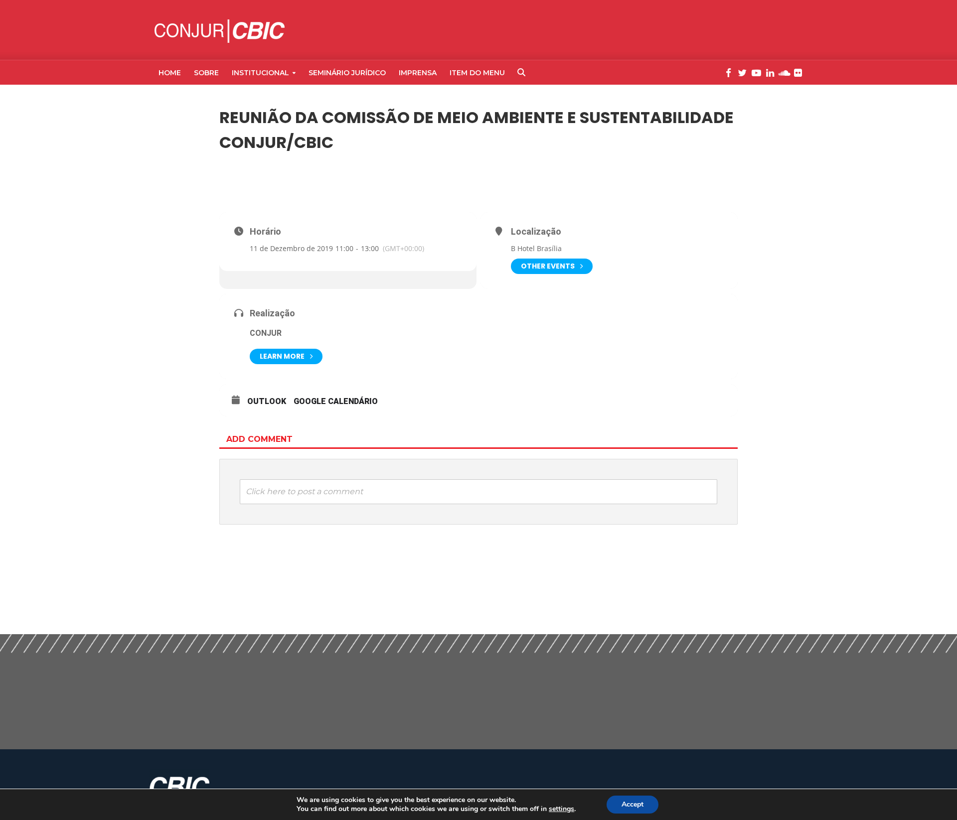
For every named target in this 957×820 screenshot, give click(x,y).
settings (561, 809)
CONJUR (266, 333)
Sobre (206, 72)
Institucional (260, 72)
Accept (632, 804)
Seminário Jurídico (347, 72)
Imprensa (418, 72)
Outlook (266, 401)
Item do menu (477, 72)
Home (170, 72)
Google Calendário (336, 401)
